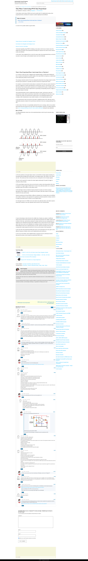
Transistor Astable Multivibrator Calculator (63, 262)
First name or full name (59, 144)
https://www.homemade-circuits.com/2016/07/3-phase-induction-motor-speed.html (34, 503)
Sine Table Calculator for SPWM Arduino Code (64, 356)
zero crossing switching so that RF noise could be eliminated (30, 107)
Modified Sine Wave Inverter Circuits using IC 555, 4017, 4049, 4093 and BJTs (63, 228)
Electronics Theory (59, 43)
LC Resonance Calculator (60, 333)
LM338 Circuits (58, 189)
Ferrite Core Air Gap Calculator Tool (62, 269)
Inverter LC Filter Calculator (60, 331)
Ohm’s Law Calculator (60, 346)
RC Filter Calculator (59, 352)
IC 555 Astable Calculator (60, 317)
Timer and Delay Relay (60, 87)
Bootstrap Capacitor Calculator (61, 299)
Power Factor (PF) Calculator (61, 350)
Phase (29, 265)
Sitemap (57, 183)
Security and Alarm (59, 77)
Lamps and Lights (59, 60)
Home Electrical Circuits (60, 53)
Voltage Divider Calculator (60, 258)
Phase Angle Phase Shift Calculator (62, 348)
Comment (20, 515)
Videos (57, 181)
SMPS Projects (62, 190)
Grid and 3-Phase (59, 49)
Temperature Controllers (60, 85)
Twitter (57, 233)
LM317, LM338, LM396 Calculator (61, 337)
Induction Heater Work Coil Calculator (62, 329)
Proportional (35, 265)
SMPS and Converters (60, 81)
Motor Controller (59, 66)
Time (43, 265)
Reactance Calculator (59, 354)
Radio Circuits (62, 191)
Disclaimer (58, 177)
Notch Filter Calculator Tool (60, 344)
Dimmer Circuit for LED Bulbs (22, 46)
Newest (52, 307)
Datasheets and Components (61, 41)
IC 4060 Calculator (59, 315)
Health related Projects (60, 51)
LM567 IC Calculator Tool (60, 286)
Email (57, 147)
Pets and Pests (58, 70)
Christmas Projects (68, 190)
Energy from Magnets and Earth (61, 45)
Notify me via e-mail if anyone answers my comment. (27, 538)
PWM (40, 265)
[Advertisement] (36, 33)
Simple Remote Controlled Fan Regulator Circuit (25, 41)
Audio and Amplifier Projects (61, 32)
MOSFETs (58, 191)
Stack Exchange (59, 244)
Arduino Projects (59, 30)
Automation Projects (59, 34)
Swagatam (19, 325)
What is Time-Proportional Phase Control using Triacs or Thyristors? (30, 20)
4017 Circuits (64, 189)
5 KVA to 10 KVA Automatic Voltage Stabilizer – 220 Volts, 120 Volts (36, 254)
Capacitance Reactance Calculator (62, 305)
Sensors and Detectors (60, 79)
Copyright (57, 179)
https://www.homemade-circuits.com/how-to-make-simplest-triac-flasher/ (33, 364)
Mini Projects (58, 64)
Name (19, 529)
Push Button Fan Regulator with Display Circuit (25, 43)
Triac (46, 265)
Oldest (54, 307)
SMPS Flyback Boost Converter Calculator (63, 288)
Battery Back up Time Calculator (61, 295)
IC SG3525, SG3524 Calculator (61, 321)
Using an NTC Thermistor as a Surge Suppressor (31, 259)
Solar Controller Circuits (60, 83)
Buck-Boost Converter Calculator (62, 303)
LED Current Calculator (60, 335)
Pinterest (57, 240)
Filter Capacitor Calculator (60, 311)
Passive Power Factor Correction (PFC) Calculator (26, 256)
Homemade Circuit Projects (21, 1)
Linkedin (57, 246)
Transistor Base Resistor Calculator (62, 260)
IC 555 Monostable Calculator (61, 319)
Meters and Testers (59, 62)
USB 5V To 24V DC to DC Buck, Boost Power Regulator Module (35, 252)
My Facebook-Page (59, 242)
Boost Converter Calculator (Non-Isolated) (63, 297)
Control (25, 265)
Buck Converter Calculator (60, 301)
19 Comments (39, 10)
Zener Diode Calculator (60, 253)
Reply (22, 338)
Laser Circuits (68, 191)
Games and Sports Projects (60, 47)
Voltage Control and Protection (31, 263)
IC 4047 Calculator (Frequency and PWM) (63, 313)
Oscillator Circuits (59, 68)
